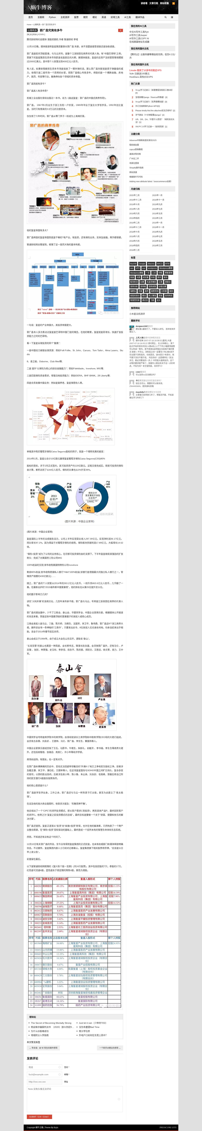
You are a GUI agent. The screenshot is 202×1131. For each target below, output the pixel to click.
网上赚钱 (152, 296)
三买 (154, 273)
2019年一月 (157, 223)
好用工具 (115, 17)
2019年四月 (134, 218)
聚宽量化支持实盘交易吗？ (151, 381)
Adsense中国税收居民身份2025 (143, 140)
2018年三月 (157, 246)
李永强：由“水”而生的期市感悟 (43, 1048)
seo (131, 268)
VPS (138, 268)
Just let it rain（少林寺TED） (93, 1023)
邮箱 (66, 1074)
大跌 (138, 277)
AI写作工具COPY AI (139, 38)
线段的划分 (135, 296)
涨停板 (143, 286)
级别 (171, 291)
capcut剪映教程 (136, 149)
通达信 (145, 300)
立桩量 (164, 291)
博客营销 (168, 273)
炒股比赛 (162, 286)
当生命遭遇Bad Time (89, 1027)
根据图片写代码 (136, 177)
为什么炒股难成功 (40, 1031)
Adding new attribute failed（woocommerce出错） (150, 181)
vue (143, 268)
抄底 (153, 277)
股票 (76, 17)
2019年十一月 (158, 200)
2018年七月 (157, 236)
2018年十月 (134, 232)
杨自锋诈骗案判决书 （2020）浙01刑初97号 (53, 1027)
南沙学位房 (84, 1031)
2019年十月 (134, 204)
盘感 (147, 291)
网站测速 (133, 172)
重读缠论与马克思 (153, 392)
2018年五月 (157, 241)
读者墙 (144, 3)
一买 (148, 273)
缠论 (94, 17)
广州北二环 (134, 159)
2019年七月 (157, 209)
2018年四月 (134, 246)
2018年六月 (134, 241)
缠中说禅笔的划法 (152, 338)
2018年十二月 (135, 227)
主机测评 (65, 17)
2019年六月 (134, 214)
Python (52, 17)
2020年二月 (134, 195)
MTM (167, 264)
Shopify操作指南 (136, 168)
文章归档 (153, 3)
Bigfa (56, 1127)
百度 (140, 291)
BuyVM (133, 264)
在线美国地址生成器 (139, 41)
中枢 (160, 273)
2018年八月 (134, 236)
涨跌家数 (152, 286)
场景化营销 (134, 163)
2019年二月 (134, 223)
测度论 (168, 282)
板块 (165, 277)
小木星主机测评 (137, 314)
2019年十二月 (135, 200)
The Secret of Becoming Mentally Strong (51, 1023)
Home (29, 25)
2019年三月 (157, 218)
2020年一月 (157, 195)
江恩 (160, 282)
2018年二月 (134, 250)
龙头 (158, 300)
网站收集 (164, 3)
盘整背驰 (155, 291)
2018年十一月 (158, 227)
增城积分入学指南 (40, 1035)
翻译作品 (140, 17)
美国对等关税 (135, 154)
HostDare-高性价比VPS (141, 77)
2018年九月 (157, 232)
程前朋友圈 (134, 145)
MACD (160, 264)
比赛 (142, 282)
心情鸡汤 (36, 25)
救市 (159, 277)
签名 (66, 1067)
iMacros (151, 264)
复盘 (132, 277)
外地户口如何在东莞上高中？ (93, 1035)
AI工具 (127, 17)
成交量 (146, 277)
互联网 (41, 17)
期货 (85, 17)
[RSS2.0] (173, 3)
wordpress (152, 268)
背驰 (160, 296)
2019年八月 (134, 209)
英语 (104, 17)
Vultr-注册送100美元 (139, 73)
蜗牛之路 (45, 7)
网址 (66, 1082)
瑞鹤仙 (133, 291)
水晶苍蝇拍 (151, 282)
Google (142, 264)
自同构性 (168, 296)
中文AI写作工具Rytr (139, 32)
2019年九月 (157, 204)
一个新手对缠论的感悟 (110, 1048)
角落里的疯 (135, 300)
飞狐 (152, 300)
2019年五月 (157, 214)
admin (41, 34)
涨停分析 (134, 286)
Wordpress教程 (165, 268)
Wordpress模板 (136, 273)
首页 (30, 17)
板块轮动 (134, 282)
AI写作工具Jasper (138, 35)
